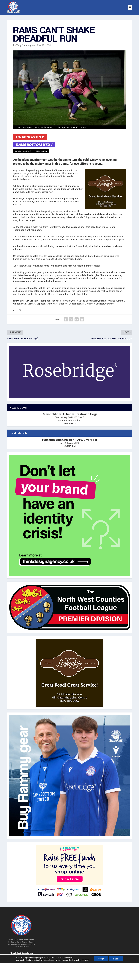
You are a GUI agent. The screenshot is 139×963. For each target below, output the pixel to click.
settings (85, 960)
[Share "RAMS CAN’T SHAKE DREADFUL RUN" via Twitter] (71, 319)
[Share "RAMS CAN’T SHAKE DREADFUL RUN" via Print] (82, 319)
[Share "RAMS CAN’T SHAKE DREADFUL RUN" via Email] (76, 319)
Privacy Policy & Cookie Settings (21, 953)
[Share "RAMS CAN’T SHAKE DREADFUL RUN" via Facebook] (65, 319)
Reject (116, 958)
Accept (101, 958)
